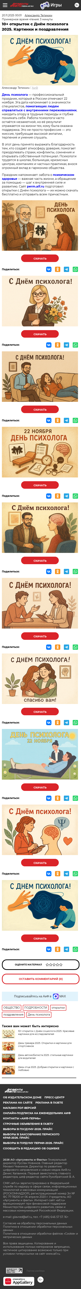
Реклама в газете (49, 1102)
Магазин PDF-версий (19, 1108)
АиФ (35, 88)
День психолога (15, 94)
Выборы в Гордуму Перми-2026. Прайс (33, 1143)
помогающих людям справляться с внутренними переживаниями (39, 108)
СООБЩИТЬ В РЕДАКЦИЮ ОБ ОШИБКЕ (31, 1148)
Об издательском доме (22, 1097)
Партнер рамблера (35, 1271)
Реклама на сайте (17, 1102)
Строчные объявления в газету (28, 1124)
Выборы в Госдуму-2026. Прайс (28, 1129)
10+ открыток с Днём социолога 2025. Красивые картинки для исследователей (46, 1032)
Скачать (40, 258)
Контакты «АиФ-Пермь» (22, 1118)
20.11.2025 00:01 (12, 15)
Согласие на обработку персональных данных (35, 1223)
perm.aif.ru (35, 186)
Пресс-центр (54, 1097)
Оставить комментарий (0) (41, 979)
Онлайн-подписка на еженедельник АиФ (37, 1113)
